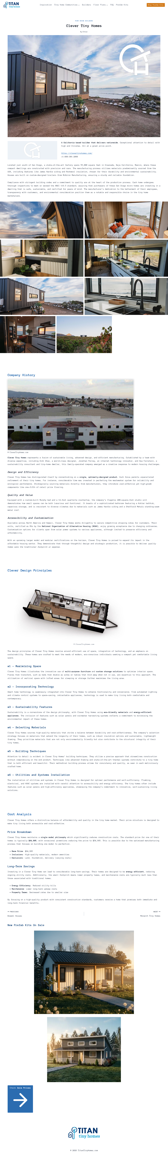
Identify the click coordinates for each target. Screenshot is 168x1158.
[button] (41, 220)
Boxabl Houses (15, 914)
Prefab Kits (122, 5)
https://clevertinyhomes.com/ (76, 153)
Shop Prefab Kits (156, 5)
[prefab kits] (84, 972)
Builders (86, 5)
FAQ (112, 5)
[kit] (84, 1049)
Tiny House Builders (84, 21)
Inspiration (46, 5)
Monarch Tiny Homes (150, 914)
